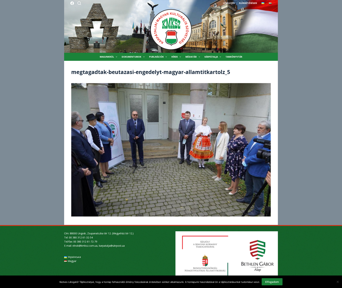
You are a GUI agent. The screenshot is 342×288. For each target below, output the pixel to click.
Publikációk (156, 56)
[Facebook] (72, 3)
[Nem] (337, 282)
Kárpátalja (211, 56)
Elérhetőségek (248, 3)
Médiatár (191, 56)
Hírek (174, 56)
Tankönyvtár (234, 56)
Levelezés (229, 3)
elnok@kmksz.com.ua (84, 245)
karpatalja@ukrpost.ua (112, 245)
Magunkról (107, 56)
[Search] (79, 3)
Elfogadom (272, 282)
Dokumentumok (131, 56)
